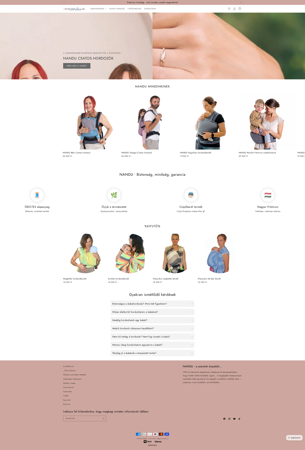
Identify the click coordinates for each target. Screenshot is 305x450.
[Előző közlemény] (64, 2)
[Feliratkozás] (103, 418)
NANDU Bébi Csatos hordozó (76, 152)
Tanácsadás (67, 391)
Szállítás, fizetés (69, 383)
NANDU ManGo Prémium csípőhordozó (257, 152)
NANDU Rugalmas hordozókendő (195, 152)
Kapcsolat (67, 400)
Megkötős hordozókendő (74, 278)
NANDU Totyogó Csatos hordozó (136, 152)
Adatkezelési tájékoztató (72, 379)
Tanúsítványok (68, 387)
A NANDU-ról (68, 366)
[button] (98, 8)
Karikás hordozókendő (118, 278)
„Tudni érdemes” (69, 370)
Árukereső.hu (152, 445)
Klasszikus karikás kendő (209, 278)
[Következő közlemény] (241, 2)
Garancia (66, 404)
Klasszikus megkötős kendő (165, 278)
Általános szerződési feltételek (74, 375)
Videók (66, 395)
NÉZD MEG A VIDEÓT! (77, 65)
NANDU (144, 439)
